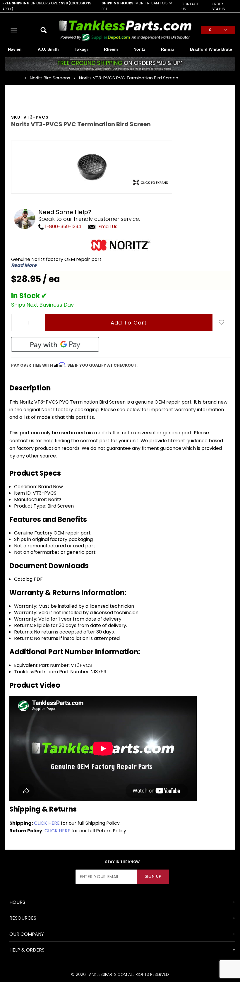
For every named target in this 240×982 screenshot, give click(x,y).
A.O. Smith (48, 49)
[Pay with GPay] (55, 344)
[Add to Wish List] (221, 322)
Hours (17, 902)
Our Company (26, 934)
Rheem (111, 49)
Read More (24, 265)
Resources (22, 918)
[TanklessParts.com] (125, 29)
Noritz (139, 49)
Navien (15, 49)
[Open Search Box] (44, 29)
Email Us (107, 226)
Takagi (81, 49)
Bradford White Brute (211, 49)
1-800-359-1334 (62, 226)
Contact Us (190, 6)
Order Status (218, 6)
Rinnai (167, 49)
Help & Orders (26, 950)
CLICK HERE (47, 823)
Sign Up (153, 876)
